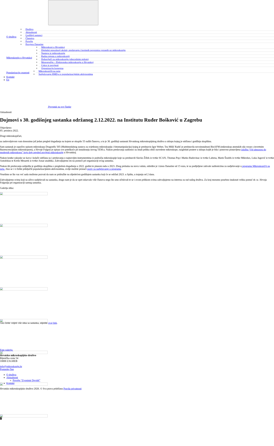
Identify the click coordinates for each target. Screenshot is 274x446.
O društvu (11, 36)
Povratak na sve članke (59, 106)
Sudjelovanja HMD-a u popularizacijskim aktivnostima (66, 74)
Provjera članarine (34, 44)
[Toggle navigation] (73, 12)
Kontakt (10, 77)
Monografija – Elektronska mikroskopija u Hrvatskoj (67, 62)
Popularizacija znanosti (17, 72)
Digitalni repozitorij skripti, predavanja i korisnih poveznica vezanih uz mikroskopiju (83, 50)
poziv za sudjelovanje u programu (104, 169)
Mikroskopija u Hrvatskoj (19, 57)
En (7, 79)
